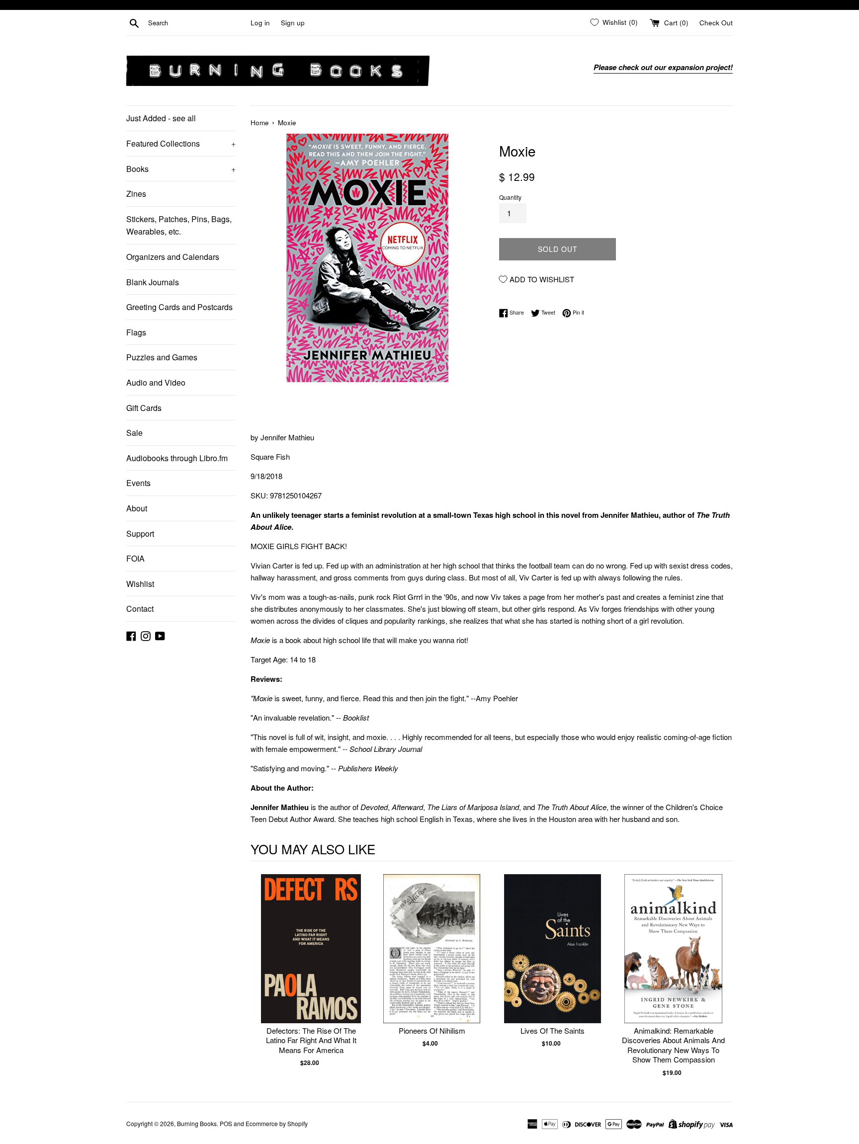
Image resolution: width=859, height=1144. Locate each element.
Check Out (716, 22)
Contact (140, 608)
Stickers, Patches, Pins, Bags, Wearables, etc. (179, 225)
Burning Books (197, 1123)
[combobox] (197, 23)
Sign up (293, 22)
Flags (136, 332)
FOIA (135, 558)
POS (226, 1123)
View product (311, 959)
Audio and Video (155, 382)
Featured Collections (181, 143)
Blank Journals (152, 282)
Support (140, 533)
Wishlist (140, 583)
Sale (134, 432)
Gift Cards (144, 407)
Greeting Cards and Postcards (179, 307)
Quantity (510, 197)
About (136, 508)
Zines (136, 193)
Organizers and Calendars (172, 256)
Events (138, 483)
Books (181, 168)
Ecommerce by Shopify (277, 1123)
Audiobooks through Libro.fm (177, 458)
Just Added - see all (161, 118)
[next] (723, 976)
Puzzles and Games (161, 357)
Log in (260, 22)
